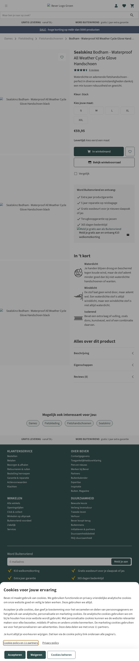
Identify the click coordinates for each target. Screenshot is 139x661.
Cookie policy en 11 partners (21, 643)
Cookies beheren (61, 655)
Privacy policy (50, 643)
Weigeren (36, 655)
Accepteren (15, 655)
